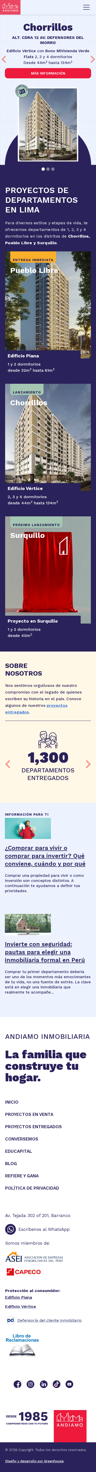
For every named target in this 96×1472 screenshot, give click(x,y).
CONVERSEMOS (21, 1139)
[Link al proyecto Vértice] (48, 437)
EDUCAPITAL (18, 1151)
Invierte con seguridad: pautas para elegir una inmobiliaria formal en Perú (45, 952)
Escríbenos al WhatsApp (44, 1229)
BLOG (11, 1163)
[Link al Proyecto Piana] (48, 304)
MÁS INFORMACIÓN (48, 73)
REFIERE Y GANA (22, 1175)
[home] (10, 7)
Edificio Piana (18, 1297)
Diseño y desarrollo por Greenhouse (34, 1461)
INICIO (11, 1102)
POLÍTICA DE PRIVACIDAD (32, 1188)
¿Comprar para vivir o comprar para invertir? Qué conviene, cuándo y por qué (45, 856)
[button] (86, 7)
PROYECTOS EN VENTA (29, 1114)
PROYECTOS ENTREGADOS (33, 1126)
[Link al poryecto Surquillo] (48, 570)
